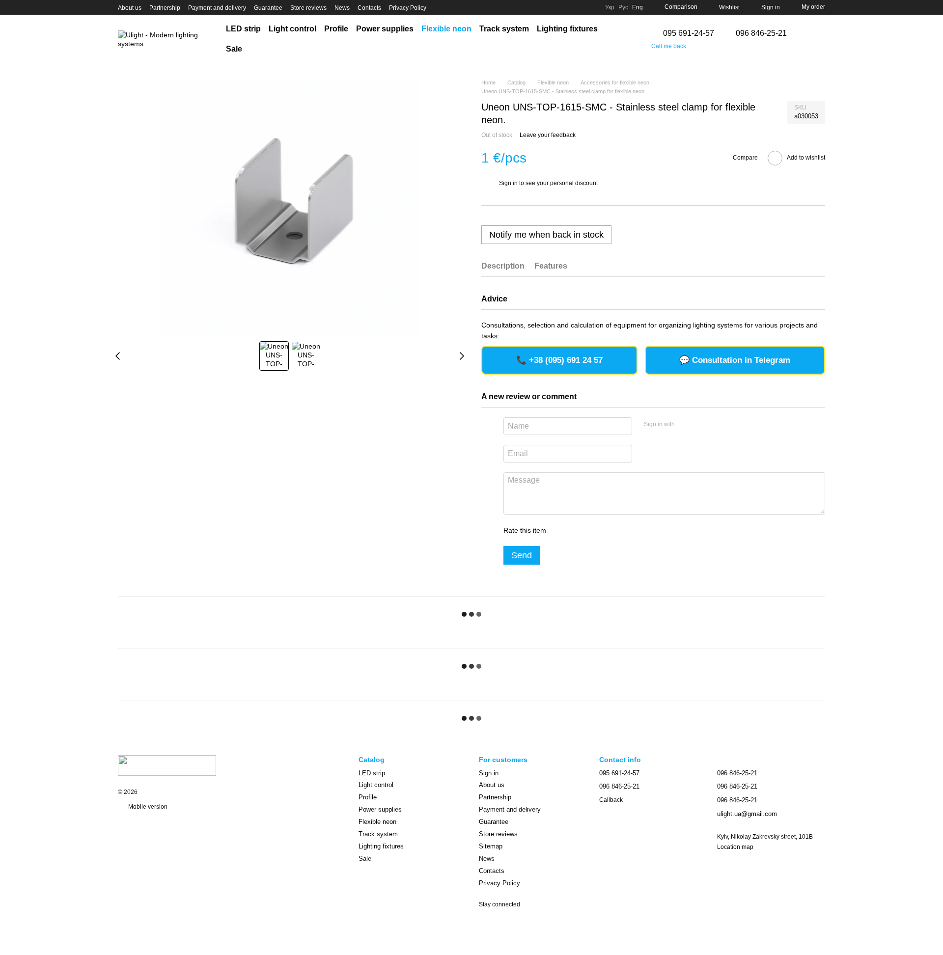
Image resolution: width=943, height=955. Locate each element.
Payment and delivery (217, 7)
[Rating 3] (594, 530)
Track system (504, 29)
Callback (611, 799)
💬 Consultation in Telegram (734, 360)
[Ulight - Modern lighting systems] (167, 765)
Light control (292, 29)
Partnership (164, 7)
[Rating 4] (609, 530)
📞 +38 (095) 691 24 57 (559, 360)
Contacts (369, 7)
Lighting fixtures (567, 29)
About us (129, 7)
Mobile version (147, 806)
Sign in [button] (508, 183)
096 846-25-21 (761, 33)
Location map (735, 847)
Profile (336, 29)
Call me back (668, 46)
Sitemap (490, 846)
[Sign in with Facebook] (686, 425)
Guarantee (268, 7)
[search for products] (622, 39)
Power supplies (385, 29)
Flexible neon (446, 29)
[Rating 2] (578, 530)
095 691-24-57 (688, 33)
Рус (623, 7)
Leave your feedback (548, 135)
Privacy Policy (407, 7)
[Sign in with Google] (701, 425)
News (342, 7)
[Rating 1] (562, 530)
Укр (609, 7)
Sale (234, 49)
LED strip (243, 29)
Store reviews (308, 7)
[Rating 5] (625, 530)
